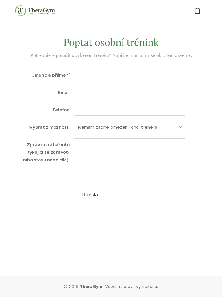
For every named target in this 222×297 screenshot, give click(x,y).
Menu (209, 11)
